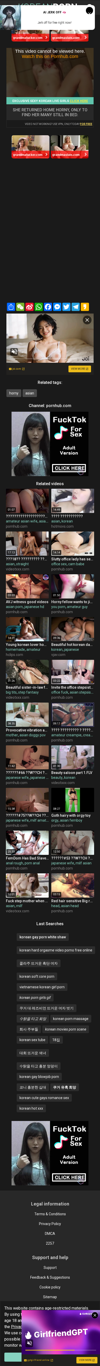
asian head (70, 906)
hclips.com (14, 655)
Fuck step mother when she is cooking (27, 901)
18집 (56, 1040)
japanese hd (34, 607)
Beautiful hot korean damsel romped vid (72, 645)
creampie (90, 735)
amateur (33, 649)
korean (67, 521)
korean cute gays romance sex (44, 1098)
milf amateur (41, 820)
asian (29, 393)
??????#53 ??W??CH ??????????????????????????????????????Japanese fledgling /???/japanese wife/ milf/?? (72, 858)
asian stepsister (82, 692)
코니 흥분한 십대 (32, 1087)
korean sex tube (32, 1040)
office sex (59, 564)
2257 (50, 1243)
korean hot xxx (31, 1108)
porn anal (32, 863)
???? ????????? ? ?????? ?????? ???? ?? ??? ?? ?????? (72, 730)
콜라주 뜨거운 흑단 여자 (38, 963)
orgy (54, 820)
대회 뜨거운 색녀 (32, 1053)
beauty (57, 777)
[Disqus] (50, 234)
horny (13, 393)
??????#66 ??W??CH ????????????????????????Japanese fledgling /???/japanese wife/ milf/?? (27, 773)
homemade (15, 649)
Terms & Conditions (50, 1214)
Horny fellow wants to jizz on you (72, 602)
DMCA (50, 1234)
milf (19, 906)
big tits (11, 692)
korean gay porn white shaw (42, 937)
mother (12, 735)
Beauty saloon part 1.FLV (71, 773)
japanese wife (17, 777)
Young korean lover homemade (27, 645)
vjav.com (58, 655)
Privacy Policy (50, 1224)
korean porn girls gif (35, 998)
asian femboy (71, 820)
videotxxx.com (17, 569)
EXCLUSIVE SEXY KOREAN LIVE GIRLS (50, 101)
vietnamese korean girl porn (42, 987)
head (55, 906)
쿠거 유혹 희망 (64, 1087)
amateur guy (77, 607)
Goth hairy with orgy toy (71, 815)
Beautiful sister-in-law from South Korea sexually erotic (27, 687)
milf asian (84, 863)
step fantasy (28, 692)
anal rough (14, 863)
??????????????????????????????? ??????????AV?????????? (27, 516)
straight (22, 564)
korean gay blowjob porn (39, 1077)
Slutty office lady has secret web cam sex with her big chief (72, 559)
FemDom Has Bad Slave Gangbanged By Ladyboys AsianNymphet (27, 858)
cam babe (76, 564)
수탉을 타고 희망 (32, 1019)
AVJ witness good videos (27, 602)
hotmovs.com (62, 526)
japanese (71, 649)
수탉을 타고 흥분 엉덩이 (38, 1066)
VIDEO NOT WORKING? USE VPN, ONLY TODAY (58, 124)
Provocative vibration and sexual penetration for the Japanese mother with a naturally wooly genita (27, 730)
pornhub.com (58, 405)
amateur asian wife (21, 521)
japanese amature (45, 777)
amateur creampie (66, 735)
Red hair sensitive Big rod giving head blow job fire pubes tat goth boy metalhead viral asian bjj (72, 901)
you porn (58, 607)
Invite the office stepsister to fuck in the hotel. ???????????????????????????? (72, 687)
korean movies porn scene (65, 1029)
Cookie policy (50, 1287)
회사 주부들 (28, 1029)
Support (50, 1268)
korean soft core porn (36, 976)
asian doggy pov (32, 735)
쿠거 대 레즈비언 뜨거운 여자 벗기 (46, 1008)
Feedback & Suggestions (50, 1277)
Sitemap (50, 1297)
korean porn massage (70, 1019)
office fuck (59, 692)
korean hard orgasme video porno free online (55, 950)
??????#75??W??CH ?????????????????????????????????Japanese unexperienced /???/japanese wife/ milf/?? (27, 815)
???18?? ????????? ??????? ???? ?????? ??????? (27, 559)
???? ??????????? (67, 516)
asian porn (14, 607)
